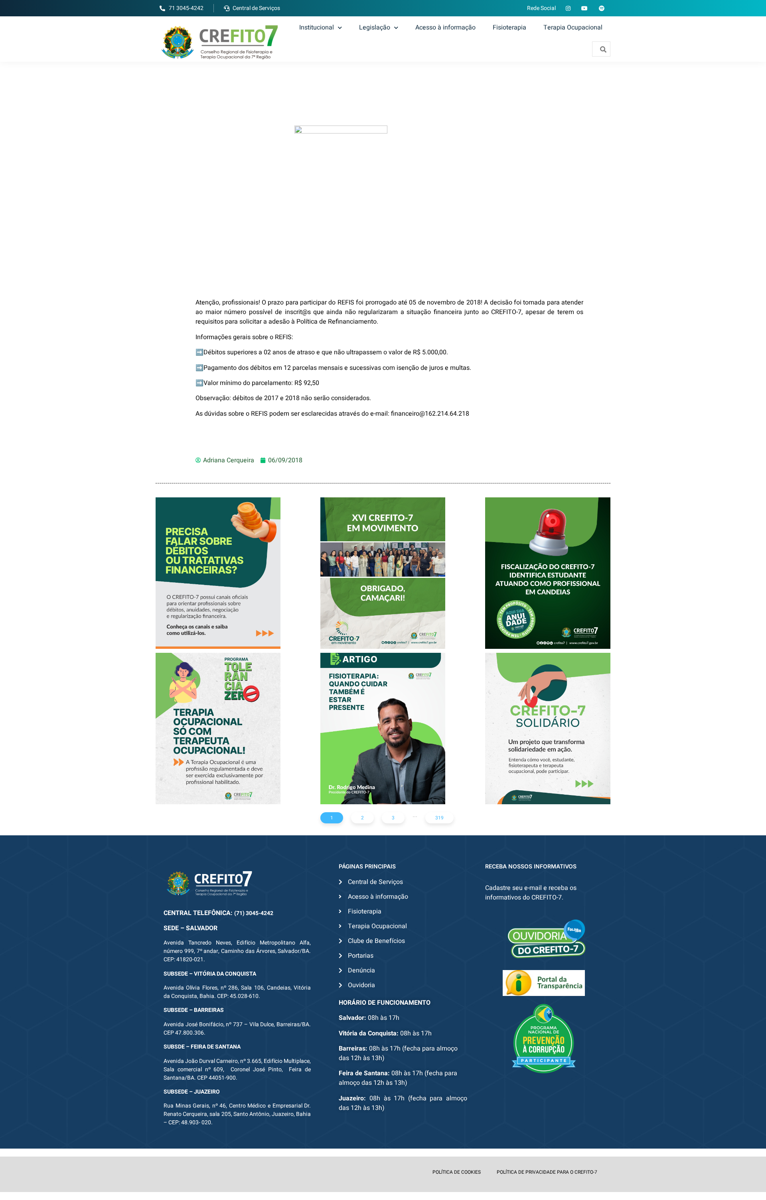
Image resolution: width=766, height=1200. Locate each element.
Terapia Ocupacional (572, 27)
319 (439, 817)
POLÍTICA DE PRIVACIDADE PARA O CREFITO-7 (547, 1172)
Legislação (374, 27)
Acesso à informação (445, 27)
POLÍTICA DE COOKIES (456, 1172)
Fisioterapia (509, 27)
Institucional (316, 27)
